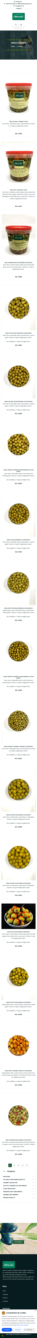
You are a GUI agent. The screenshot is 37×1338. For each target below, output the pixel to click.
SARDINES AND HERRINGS (10, 1194)
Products (20, 46)
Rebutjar (18, 1330)
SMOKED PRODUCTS (9, 1197)
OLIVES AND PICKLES (9, 1188)
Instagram (18, 1)
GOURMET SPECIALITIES (10, 1182)
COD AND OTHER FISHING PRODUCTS (14, 1179)
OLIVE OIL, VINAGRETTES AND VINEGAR (15, 1185)
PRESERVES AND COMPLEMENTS (12, 1191)
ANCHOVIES (6, 1176)
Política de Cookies (22, 1325)
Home (13, 46)
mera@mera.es (19, 6)
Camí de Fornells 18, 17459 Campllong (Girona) (18, 3)
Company (5, 1294)
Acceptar (7, 1330)
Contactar (5, 1301)
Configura (29, 1329)
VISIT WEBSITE (18, 1242)
